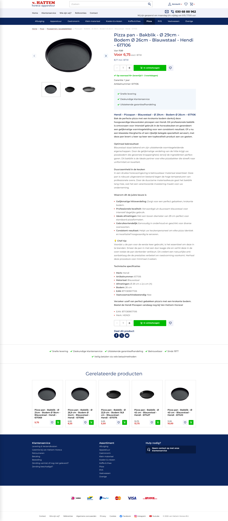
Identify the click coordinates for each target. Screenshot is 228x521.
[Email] (127, 335)
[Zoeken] (150, 4)
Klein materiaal (92, 21)
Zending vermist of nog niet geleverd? (50, 463)
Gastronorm (73, 21)
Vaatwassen (173, 21)
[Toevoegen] (170, 68)
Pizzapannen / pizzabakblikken (59, 29)
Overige (189, 21)
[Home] (43, 4)
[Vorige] (34, 56)
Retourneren (38, 453)
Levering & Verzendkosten (44, 446)
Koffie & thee (134, 21)
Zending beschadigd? (42, 466)
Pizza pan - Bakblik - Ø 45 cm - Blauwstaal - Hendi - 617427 (146, 412)
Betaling (36, 456)
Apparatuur (56, 21)
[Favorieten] (186, 4)
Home (34, 29)
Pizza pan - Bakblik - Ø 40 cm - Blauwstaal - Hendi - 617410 (180, 412)
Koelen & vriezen (114, 21)
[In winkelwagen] (58, 422)
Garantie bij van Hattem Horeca (47, 450)
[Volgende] (106, 56)
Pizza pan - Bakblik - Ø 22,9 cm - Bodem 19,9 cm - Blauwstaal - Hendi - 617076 (113, 414)
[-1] (117, 68)
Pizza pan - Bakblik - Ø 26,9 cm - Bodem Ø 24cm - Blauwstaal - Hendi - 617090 (80, 414)
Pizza (149, 21)
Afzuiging (39, 21)
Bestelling (37, 460)
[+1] (129, 68)
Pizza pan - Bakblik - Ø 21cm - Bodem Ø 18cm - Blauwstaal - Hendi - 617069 (47, 414)
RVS (160, 21)
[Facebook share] (116, 335)
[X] (121, 335)
